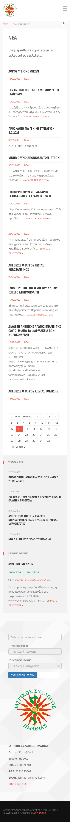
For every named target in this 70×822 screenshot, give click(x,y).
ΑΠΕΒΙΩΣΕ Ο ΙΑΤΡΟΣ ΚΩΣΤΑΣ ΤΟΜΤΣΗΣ (33, 391)
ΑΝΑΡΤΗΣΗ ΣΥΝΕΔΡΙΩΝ (20, 564)
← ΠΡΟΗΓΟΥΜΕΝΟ (21, 416)
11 (49, 422)
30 (33, 440)
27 (12, 440)
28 (19, 440)
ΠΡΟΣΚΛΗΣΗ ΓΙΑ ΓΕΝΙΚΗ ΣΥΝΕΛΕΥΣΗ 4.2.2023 (31, 130)
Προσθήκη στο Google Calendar (31, 579)
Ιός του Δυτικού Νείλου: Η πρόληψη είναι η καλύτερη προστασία (34, 498)
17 (41, 428)
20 (12, 434)
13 (12, 428)
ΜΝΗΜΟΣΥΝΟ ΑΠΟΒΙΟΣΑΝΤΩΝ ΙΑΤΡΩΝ (34, 157)
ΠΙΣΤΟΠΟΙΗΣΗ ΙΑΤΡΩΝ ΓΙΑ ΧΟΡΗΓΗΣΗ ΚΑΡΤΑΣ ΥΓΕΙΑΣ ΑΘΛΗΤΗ (33, 479)
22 (26, 434)
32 (48, 440)
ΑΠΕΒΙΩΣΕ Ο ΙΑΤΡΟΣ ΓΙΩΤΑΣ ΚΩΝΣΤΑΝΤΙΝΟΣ (26, 267)
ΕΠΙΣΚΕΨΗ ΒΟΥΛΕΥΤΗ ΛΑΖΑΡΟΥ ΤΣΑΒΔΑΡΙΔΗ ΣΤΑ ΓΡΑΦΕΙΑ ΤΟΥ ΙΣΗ (30, 194)
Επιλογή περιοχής (18, 646)
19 (55, 428)
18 (48, 428)
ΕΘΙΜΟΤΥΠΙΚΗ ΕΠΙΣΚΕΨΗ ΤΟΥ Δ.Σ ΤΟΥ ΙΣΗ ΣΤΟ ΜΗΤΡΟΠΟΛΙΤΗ (32, 290)
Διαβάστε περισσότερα (36, 116)
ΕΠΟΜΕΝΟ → (18, 447)
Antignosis (39, 813)
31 (41, 440)
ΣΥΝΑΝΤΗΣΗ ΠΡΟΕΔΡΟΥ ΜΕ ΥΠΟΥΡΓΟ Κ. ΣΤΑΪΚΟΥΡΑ (34, 92)
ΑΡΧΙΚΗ (6, 23)
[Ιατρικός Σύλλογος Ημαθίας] (10, 7)
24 (41, 434)
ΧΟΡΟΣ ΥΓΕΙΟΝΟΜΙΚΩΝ (23, 71)
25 (48, 434)
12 (56, 422)
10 (42, 422)
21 (19, 434)
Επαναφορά (48, 675)
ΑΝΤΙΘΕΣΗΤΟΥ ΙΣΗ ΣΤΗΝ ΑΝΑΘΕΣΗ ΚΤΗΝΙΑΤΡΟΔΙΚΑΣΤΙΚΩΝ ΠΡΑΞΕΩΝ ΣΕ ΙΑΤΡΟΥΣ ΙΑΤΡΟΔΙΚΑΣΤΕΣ (32, 519)
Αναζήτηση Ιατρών (23, 675)
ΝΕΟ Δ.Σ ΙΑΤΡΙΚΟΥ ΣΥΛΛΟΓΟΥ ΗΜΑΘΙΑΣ (29, 539)
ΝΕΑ (15, 23)
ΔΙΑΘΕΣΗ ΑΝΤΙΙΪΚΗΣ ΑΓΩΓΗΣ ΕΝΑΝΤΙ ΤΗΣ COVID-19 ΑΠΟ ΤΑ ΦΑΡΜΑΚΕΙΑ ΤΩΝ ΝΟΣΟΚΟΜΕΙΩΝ (34, 330)
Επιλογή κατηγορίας (20, 660)
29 (26, 440)
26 (55, 434)
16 (33, 428)
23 (33, 434)
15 (26, 428)
